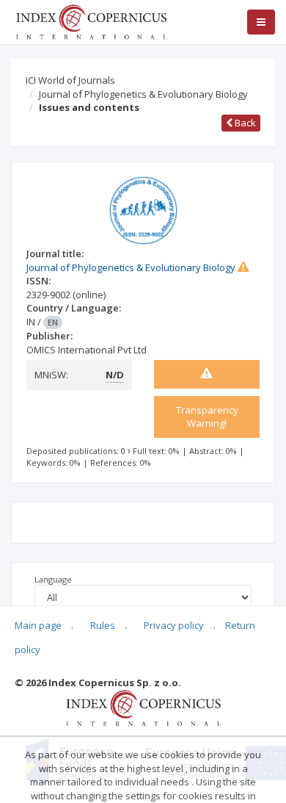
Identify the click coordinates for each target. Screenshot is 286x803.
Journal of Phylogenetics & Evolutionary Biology (143, 94)
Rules (102, 625)
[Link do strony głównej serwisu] (91, 20)
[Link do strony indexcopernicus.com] (143, 707)
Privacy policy (174, 625)
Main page (38, 625)
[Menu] (261, 22)
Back (244, 122)
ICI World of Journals (70, 80)
